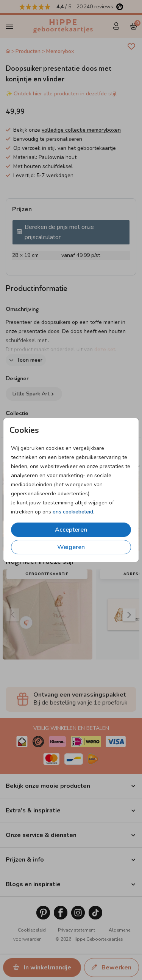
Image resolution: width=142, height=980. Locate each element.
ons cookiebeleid (73, 511)
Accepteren (71, 530)
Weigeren (71, 547)
